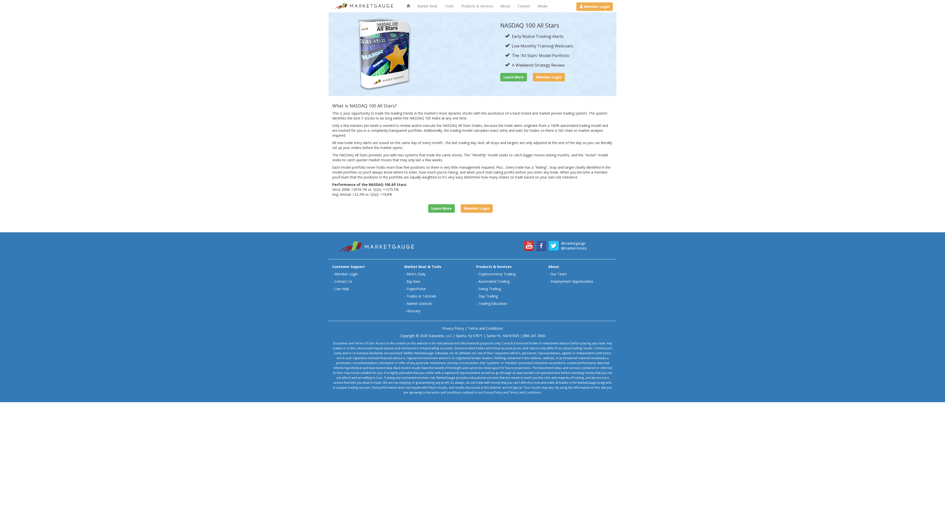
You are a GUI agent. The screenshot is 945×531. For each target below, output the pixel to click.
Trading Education (492, 303)
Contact (524, 6)
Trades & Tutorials (421, 296)
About (505, 6)
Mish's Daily (416, 274)
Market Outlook (419, 303)
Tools (449, 6)
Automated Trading (493, 281)
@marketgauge (573, 243)
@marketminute (574, 248)
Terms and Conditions (485, 328)
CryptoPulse (416, 288)
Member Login (346, 274)
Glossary (413, 311)
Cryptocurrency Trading (497, 274)
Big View (413, 281)
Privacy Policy (453, 328)
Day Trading (488, 296)
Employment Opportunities (572, 281)
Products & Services (477, 6)
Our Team (559, 274)
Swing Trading (489, 288)
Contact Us (343, 281)
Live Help (341, 288)
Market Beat (427, 6)
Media (542, 6)
